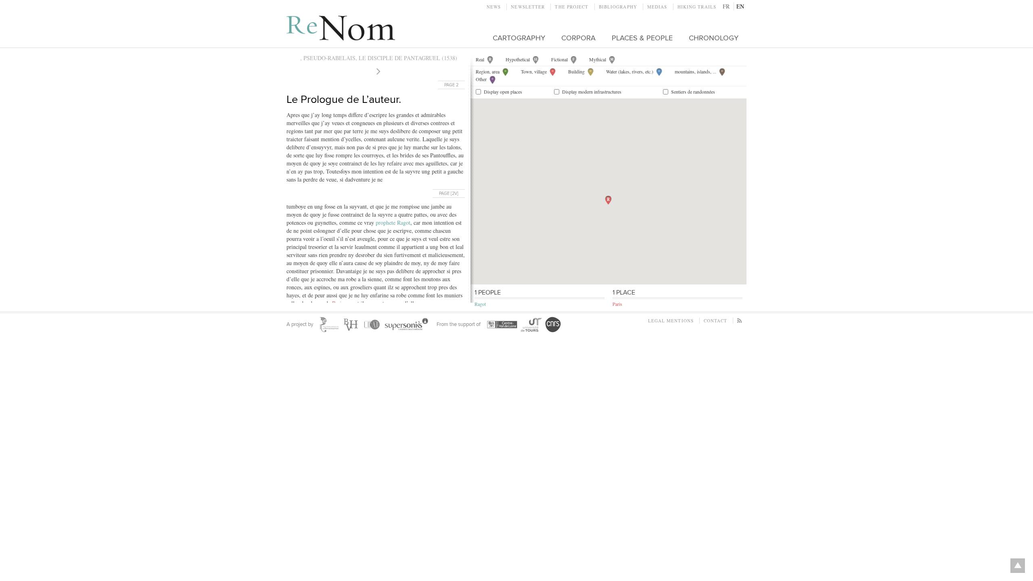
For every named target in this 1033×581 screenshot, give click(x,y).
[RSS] (739, 321)
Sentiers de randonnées (693, 91)
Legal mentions (671, 321)
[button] (608, 200)
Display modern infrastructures (591, 91)
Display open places (503, 91)
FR (726, 6)
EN (740, 6)
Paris (617, 304)
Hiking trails (697, 7)
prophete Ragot (393, 222)
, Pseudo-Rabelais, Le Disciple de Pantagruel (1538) (378, 58)
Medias (657, 7)
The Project (571, 7)
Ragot (480, 304)
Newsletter (528, 7)
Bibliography (618, 7)
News (494, 7)
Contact (715, 321)
